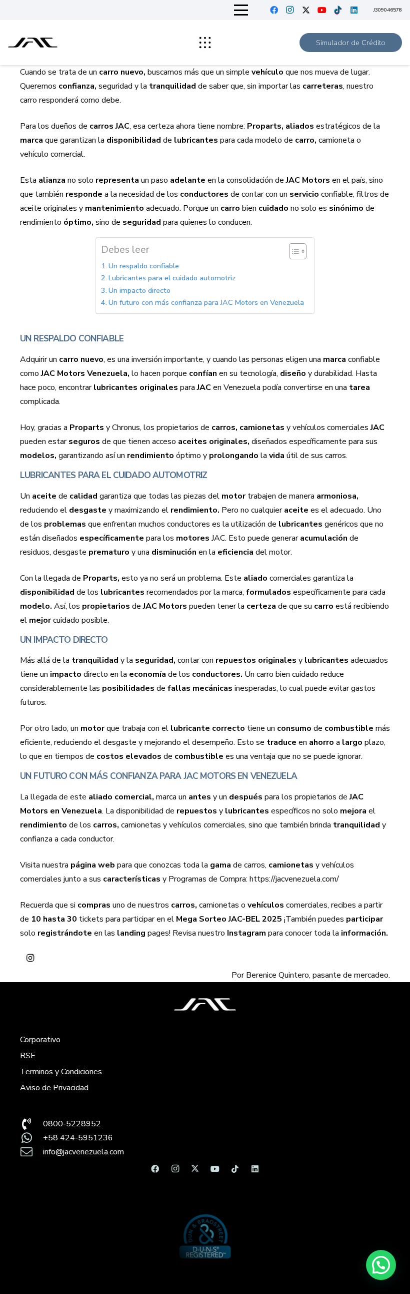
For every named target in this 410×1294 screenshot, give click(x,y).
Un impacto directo (139, 290)
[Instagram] (290, 10)
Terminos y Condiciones (61, 1071)
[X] (306, 10)
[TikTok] (338, 10)
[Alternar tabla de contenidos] (293, 251)
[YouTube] (322, 10)
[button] (241, 10)
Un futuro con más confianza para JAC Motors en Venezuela (206, 302)
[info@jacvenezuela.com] (31, 1152)
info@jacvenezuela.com (83, 1151)
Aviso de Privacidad (54, 1087)
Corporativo (40, 1039)
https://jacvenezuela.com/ (294, 879)
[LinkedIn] (354, 10)
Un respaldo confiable (143, 266)
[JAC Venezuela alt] (205, 1004)
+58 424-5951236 (78, 1137)
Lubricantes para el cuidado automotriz (172, 278)
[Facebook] (274, 10)
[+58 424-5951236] (31, 1138)
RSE (28, 1055)
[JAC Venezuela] (33, 43)
